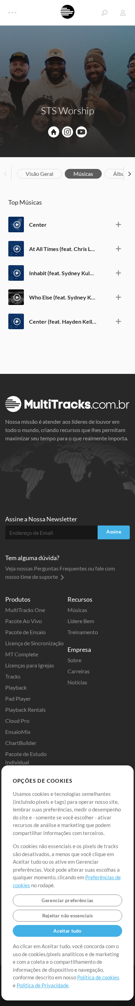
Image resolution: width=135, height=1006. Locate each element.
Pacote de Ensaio (25, 632)
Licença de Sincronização (34, 643)
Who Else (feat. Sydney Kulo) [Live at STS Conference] (62, 297)
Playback (16, 687)
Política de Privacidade (43, 985)
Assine (113, 532)
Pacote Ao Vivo (23, 621)
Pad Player (18, 698)
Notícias (77, 682)
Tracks (12, 676)
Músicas (83, 173)
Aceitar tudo (67, 931)
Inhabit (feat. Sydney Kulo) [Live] (62, 273)
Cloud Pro (17, 720)
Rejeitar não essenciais (67, 915)
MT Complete (21, 654)
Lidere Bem (81, 621)
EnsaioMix (17, 731)
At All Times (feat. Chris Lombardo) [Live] (62, 248)
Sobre (74, 660)
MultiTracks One (25, 610)
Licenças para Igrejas (29, 665)
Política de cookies (98, 977)
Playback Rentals (25, 709)
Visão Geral (39, 173)
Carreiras (79, 671)
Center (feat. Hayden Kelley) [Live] (62, 321)
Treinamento (83, 632)
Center (38, 224)
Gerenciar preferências (67, 900)
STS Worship (67, 110)
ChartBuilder (20, 742)
